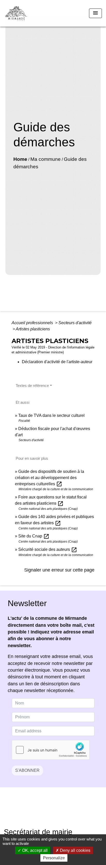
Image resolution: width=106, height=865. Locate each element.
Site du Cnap (33, 536)
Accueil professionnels (33, 323)
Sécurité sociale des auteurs (47, 549)
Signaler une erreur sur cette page (59, 570)
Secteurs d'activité (75, 323)
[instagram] (59, 811)
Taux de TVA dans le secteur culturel (51, 415)
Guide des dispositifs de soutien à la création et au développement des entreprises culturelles (49, 477)
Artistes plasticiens (33, 329)
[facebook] (46, 811)
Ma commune (45, 159)
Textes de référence (32, 385)
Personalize (54, 858)
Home (20, 159)
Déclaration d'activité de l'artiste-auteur (57, 362)
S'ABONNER (27, 770)
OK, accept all (34, 850)
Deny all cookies (74, 850)
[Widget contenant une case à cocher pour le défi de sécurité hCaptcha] (51, 750)
